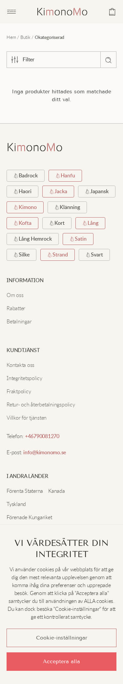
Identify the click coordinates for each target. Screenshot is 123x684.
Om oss (15, 295)
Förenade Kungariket (29, 517)
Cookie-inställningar (61, 638)
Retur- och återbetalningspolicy (41, 404)
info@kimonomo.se (44, 452)
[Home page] (62, 12)
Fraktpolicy (19, 391)
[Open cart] (112, 12)
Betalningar (19, 321)
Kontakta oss (20, 365)
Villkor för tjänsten (27, 417)
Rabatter (16, 308)
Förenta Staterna (25, 490)
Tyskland (16, 504)
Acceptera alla (61, 661)
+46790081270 (42, 436)
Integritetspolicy (24, 378)
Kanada (56, 490)
